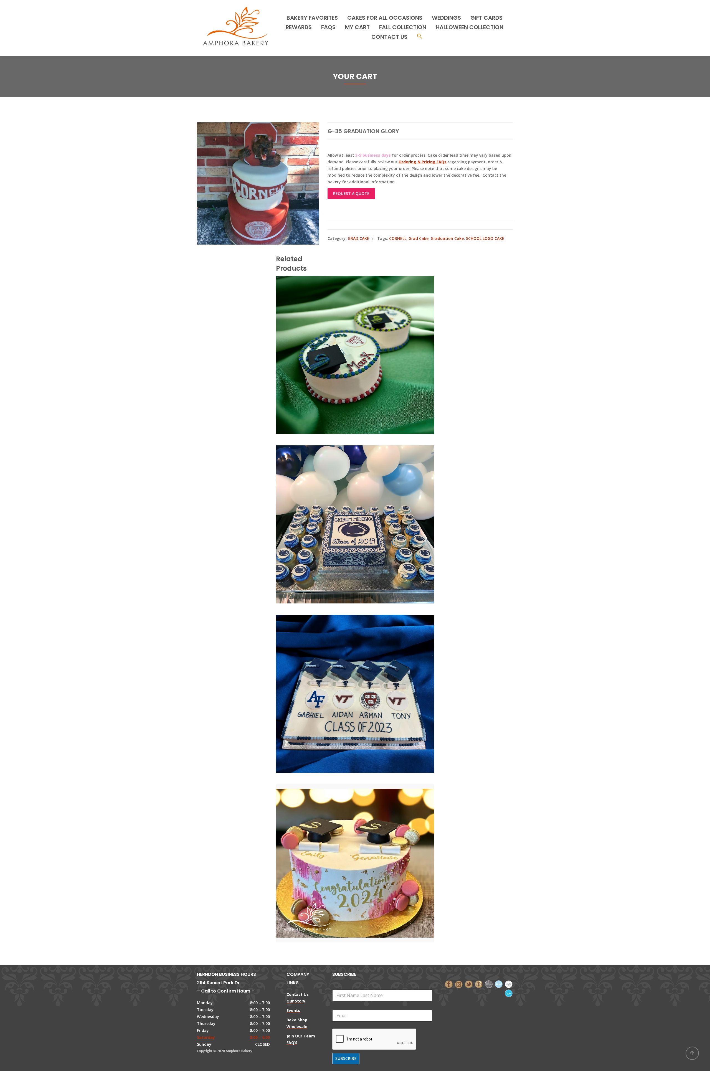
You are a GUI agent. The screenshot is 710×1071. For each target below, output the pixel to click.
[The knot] (498, 983)
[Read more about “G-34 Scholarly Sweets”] (364, 499)
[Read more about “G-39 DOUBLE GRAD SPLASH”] (364, 838)
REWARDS (299, 27)
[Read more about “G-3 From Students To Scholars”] (364, 669)
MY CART (357, 27)
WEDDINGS (446, 18)
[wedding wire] (508, 993)
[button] (419, 36)
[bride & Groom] (488, 983)
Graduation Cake (447, 238)
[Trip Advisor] (478, 983)
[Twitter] (468, 983)
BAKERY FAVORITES (312, 18)
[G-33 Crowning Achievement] (345, 330)
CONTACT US (389, 37)
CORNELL (397, 238)
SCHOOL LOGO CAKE (485, 238)
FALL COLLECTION (402, 27)
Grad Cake (418, 238)
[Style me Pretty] (508, 983)
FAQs (328, 27)
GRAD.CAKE (358, 238)
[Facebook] (448, 983)
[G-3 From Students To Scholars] (345, 669)
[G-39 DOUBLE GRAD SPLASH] (345, 838)
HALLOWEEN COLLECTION (469, 27)
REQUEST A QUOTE (351, 193)
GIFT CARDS (486, 18)
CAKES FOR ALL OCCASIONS (384, 18)
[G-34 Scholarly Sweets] (345, 499)
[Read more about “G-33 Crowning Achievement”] (364, 330)
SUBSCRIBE (345, 1058)
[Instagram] (458, 983)
